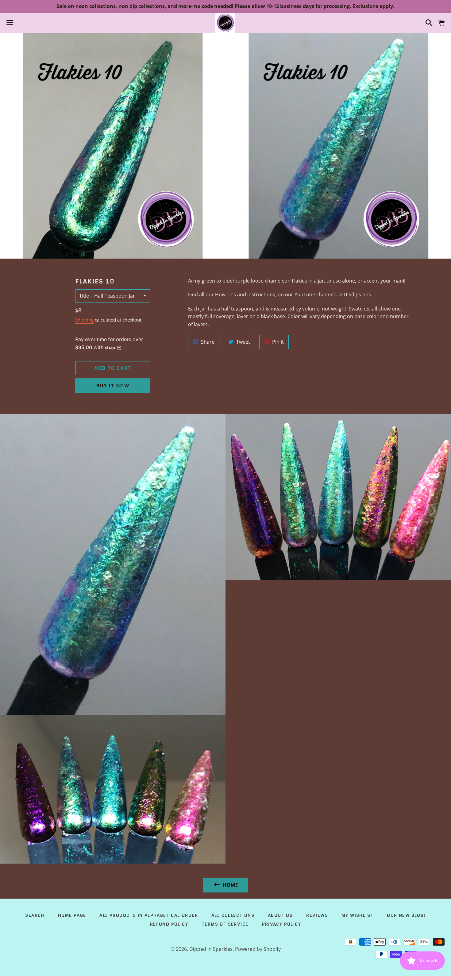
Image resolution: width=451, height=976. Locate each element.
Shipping (84, 320)
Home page (72, 915)
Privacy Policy (281, 924)
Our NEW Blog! (406, 915)
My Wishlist (357, 915)
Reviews (317, 915)
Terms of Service (225, 924)
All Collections (232, 915)
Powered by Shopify (258, 949)
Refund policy (169, 924)
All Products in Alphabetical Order (148, 915)
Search (34, 915)
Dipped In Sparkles (211, 949)
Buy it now (112, 385)
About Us (280, 915)
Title (84, 295)
